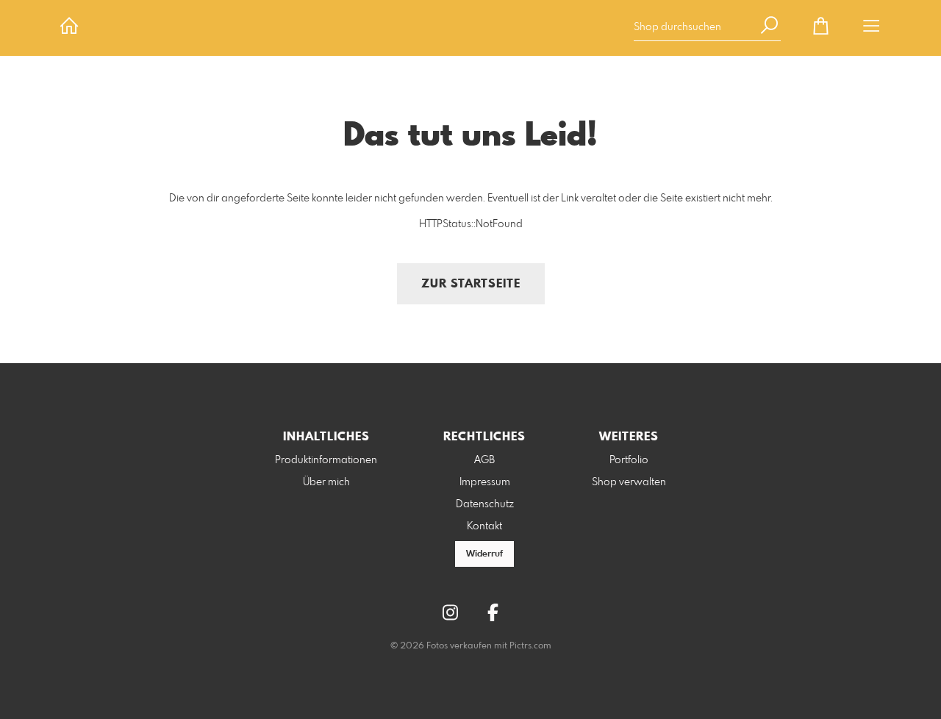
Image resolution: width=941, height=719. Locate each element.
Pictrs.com (530, 646)
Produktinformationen (326, 460)
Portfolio (628, 460)
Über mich (326, 482)
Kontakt (484, 526)
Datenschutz (485, 504)
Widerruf (484, 554)
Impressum (484, 482)
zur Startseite (470, 284)
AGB (484, 460)
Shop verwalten (629, 482)
